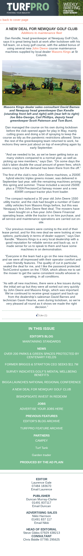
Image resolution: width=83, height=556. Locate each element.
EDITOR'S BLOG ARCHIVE (41, 421)
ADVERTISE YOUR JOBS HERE (41, 408)
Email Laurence (41, 489)
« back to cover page (14, 19)
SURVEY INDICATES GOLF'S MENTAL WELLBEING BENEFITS (41, 373)
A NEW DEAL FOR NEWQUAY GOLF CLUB (41, 389)
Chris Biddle (31, 539)
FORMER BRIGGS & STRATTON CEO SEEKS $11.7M (41, 364)
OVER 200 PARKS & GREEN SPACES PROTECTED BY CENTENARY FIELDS (41, 355)
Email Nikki (41, 522)
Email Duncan (41, 506)
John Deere (40, 48)
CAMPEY (41, 440)
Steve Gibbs (31, 532)
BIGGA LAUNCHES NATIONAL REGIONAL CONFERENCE (41, 382)
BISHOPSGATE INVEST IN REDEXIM (41, 396)
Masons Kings (61, 51)
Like (41, 315)
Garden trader (41, 455)
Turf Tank (41, 447)
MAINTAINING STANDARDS (42, 341)
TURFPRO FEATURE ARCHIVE (41, 428)
